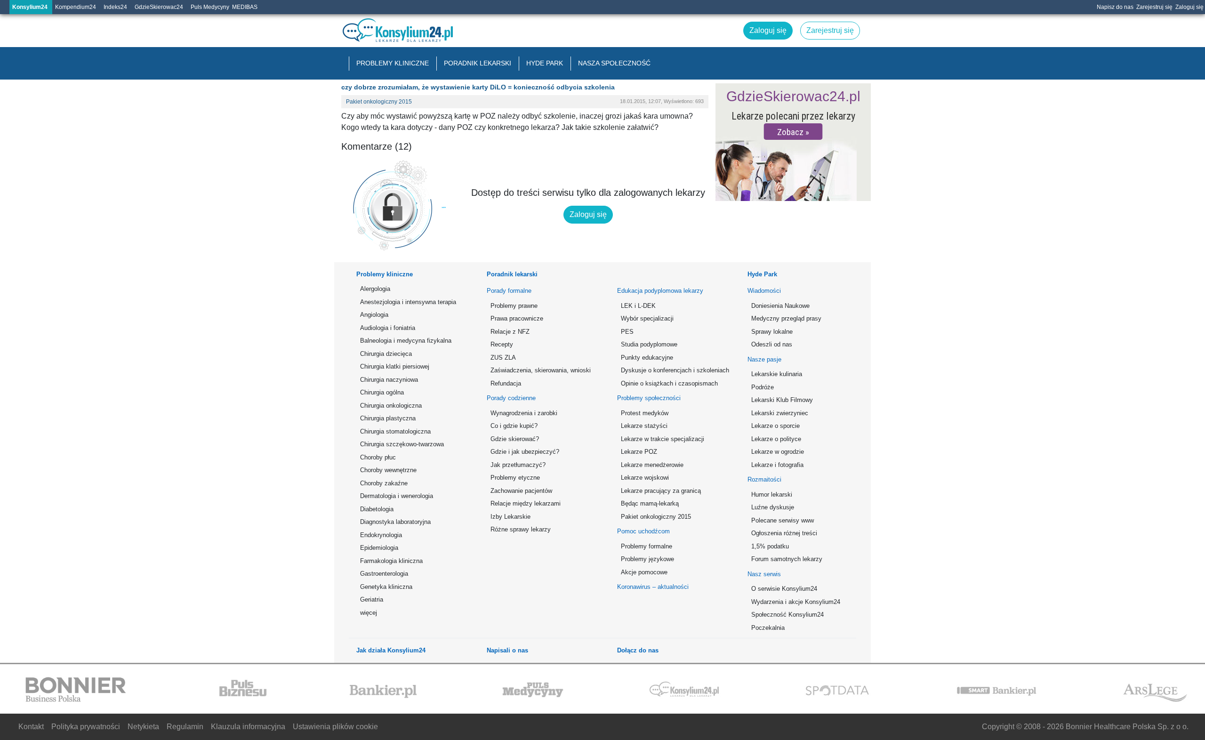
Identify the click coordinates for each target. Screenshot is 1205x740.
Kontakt (31, 727)
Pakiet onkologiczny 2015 (379, 101)
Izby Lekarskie (510, 516)
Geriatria (371, 599)
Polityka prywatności (85, 727)
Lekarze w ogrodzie (777, 451)
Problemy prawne (514, 305)
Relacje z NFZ (510, 331)
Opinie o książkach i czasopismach (669, 383)
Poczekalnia (768, 627)
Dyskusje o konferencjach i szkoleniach (673, 370)
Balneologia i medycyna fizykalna (405, 340)
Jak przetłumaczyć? (518, 464)
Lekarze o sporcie (775, 425)
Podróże (762, 387)
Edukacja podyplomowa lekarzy (660, 290)
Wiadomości (764, 290)
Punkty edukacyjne (647, 357)
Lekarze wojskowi (645, 477)
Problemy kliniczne (392, 63)
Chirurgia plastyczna (388, 418)
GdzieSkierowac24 (159, 7)
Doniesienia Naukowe (780, 305)
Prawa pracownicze (516, 318)
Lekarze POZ (639, 451)
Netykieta (143, 727)
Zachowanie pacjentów (521, 490)
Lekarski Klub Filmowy (782, 399)
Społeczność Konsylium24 (787, 614)
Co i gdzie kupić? (514, 425)
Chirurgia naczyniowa (389, 379)
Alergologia (375, 288)
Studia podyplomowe (649, 344)
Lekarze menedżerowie (652, 464)
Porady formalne (509, 290)
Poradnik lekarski (477, 63)
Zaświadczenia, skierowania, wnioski (540, 370)
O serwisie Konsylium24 (784, 588)
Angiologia (374, 314)
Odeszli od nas (771, 344)
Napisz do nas (1115, 7)
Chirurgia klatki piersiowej (394, 366)
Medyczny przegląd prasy (786, 318)
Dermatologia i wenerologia (396, 495)
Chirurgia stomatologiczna (395, 431)
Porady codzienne (511, 398)
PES (627, 331)
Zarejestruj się (1154, 7)
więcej (368, 612)
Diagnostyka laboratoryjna (395, 521)
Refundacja (505, 383)
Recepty (501, 344)
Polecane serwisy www (782, 520)
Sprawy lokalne (772, 331)
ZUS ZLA (503, 357)
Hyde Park (544, 63)
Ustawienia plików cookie (335, 727)
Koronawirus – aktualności (653, 586)
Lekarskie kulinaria (776, 374)
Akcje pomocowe (644, 572)
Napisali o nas (507, 650)
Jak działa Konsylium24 (391, 650)
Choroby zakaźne (384, 483)
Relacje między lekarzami (525, 503)
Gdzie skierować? (514, 438)
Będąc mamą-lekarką (650, 503)
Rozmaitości (764, 479)
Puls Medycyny (210, 7)
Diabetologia (377, 509)
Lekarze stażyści (644, 425)
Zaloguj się (1189, 7)
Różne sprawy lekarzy (520, 529)
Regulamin (185, 727)
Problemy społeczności (649, 398)
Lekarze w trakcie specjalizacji (662, 438)
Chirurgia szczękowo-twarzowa (402, 444)
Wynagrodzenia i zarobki (523, 413)
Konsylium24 (30, 7)
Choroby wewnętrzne (388, 470)
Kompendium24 (75, 7)
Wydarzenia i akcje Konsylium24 (795, 601)
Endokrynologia (381, 535)
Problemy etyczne (515, 477)
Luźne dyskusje (772, 507)
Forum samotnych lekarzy (786, 559)
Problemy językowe (647, 559)
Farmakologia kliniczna (391, 560)
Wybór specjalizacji (647, 318)
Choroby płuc (378, 457)
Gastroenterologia (384, 573)
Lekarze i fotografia (777, 464)
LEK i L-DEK (638, 305)
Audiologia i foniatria (387, 327)
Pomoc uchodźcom (643, 531)
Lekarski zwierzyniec (779, 413)
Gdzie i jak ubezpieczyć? (524, 451)
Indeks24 (115, 7)
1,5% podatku (770, 546)
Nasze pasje (764, 359)
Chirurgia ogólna (382, 392)
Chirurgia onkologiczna (391, 405)
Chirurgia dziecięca (386, 353)
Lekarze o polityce (776, 438)
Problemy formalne (646, 546)
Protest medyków (644, 413)
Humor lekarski (771, 494)
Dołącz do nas (638, 650)
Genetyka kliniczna (386, 586)
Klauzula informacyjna (248, 727)
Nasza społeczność (614, 63)
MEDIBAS (244, 7)
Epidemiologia (379, 547)
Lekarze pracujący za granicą (661, 490)
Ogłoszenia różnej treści (784, 533)
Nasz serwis (764, 574)
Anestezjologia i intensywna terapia (408, 302)
